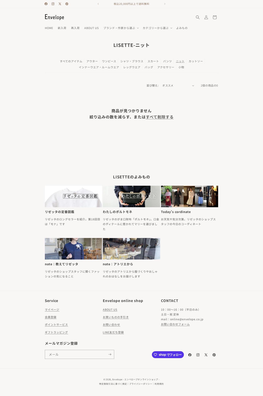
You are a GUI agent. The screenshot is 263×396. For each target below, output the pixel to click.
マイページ (52, 309)
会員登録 (50, 317)
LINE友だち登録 (113, 332)
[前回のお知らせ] (98, 3)
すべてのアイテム (71, 61)
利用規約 (159, 383)
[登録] (110, 354)
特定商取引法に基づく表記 (113, 383)
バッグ (149, 67)
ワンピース (109, 61)
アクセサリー (165, 67)
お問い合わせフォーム (175, 324)
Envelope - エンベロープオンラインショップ (135, 379)
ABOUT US (110, 309)
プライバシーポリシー (140, 383)
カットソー (196, 61)
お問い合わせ (111, 324)
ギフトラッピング (56, 332)
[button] (120, 28)
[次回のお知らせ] (165, 3)
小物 (181, 67)
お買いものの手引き (116, 317)
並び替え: (152, 85)
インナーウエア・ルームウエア (99, 67)
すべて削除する (160, 117)
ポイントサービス (56, 324)
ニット (180, 61)
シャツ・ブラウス (131, 61)
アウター (92, 61)
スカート (153, 61)
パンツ (167, 61)
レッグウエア (132, 67)
